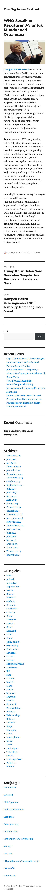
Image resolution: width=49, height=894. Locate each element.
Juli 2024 (11, 533)
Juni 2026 (11, 459)
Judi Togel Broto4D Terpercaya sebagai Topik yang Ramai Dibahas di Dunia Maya (25, 373)
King (8, 675)
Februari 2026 (13, 466)
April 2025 (11, 499)
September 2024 (15, 525)
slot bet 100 (10, 787)
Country (10, 612)
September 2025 (15, 485)
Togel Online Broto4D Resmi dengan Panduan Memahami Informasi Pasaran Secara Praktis (25, 362)
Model (9, 682)
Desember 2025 (14, 474)
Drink (9, 627)
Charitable (11, 608)
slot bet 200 (10, 875)
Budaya (10, 594)
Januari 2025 (13, 510)
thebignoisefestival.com (16, 69)
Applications (12, 586)
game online (12, 641)
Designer (11, 619)
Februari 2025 (13, 507)
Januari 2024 (13, 555)
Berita (37, 253)
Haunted (10, 652)
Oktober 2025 (13, 481)
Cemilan (10, 605)
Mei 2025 (11, 496)
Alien (9, 575)
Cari (6, 331)
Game (9, 638)
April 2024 (11, 544)
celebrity (10, 601)
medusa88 (9, 868)
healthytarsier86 (14, 253)
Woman (10, 766)
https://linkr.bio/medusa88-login (21, 861)
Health (9, 656)
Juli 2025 (11, 488)
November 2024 (14, 518)
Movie (9, 689)
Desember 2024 (14, 514)
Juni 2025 (11, 492)
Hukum (10, 660)
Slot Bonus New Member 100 (18, 839)
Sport (9, 744)
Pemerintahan (13, 708)
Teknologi (11, 752)
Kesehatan (12, 667)
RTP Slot (8, 794)
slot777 (7, 846)
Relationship (13, 715)
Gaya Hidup (12, 645)
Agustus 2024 (13, 529)
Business (11, 597)
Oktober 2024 (13, 521)
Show (9, 733)
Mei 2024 (11, 540)
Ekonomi (11, 630)
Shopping (11, 730)
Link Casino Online (13, 809)
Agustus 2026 (13, 455)
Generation (12, 649)
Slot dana (9, 817)
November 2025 (14, 477)
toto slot (8, 853)
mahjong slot (11, 831)
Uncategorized (14, 759)
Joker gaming (11, 824)
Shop (9, 726)
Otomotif (11, 704)
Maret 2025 (12, 503)
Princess (10, 711)
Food (9, 634)
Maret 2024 (12, 547)
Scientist (11, 722)
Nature (10, 700)
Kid (8, 671)
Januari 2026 (13, 470)
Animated (11, 583)
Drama (9, 623)
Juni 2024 (11, 536)
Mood (9, 686)
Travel (9, 755)
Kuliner (10, 678)
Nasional (11, 697)
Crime (9, 616)
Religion (10, 719)
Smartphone (12, 737)
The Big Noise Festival (21, 9)
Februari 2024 (13, 551)
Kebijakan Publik (15, 663)
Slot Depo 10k (11, 802)
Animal (10, 579)
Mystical (10, 693)
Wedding (11, 763)
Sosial (9, 741)
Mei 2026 (11, 463)
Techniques (12, 748)
